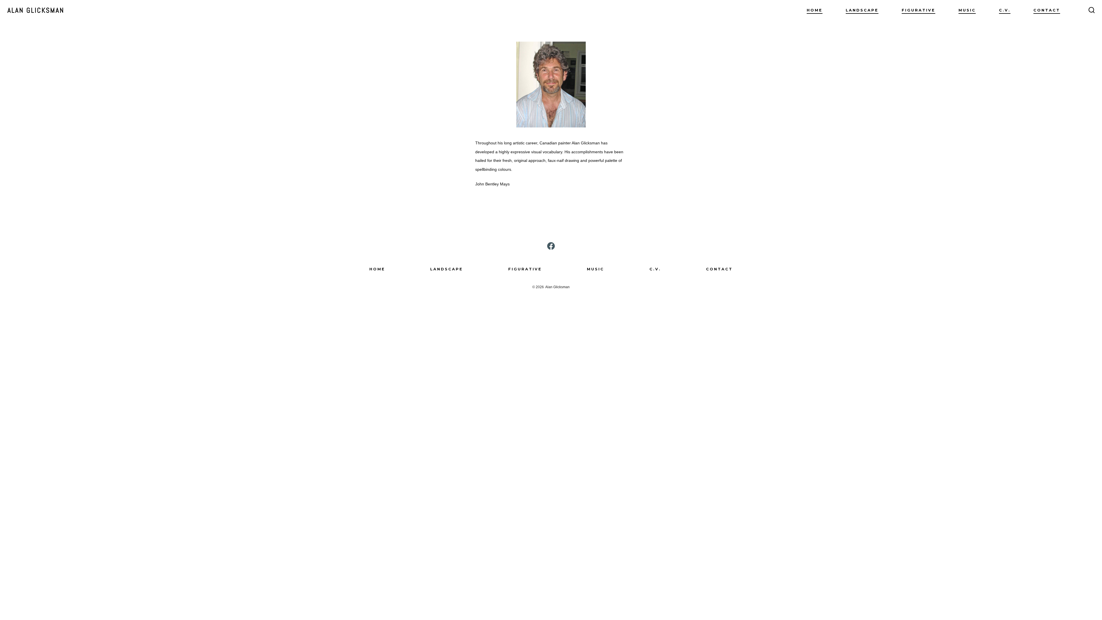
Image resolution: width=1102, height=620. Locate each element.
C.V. (1004, 10)
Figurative (918, 10)
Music (967, 10)
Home (814, 10)
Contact (1046, 10)
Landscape (862, 10)
